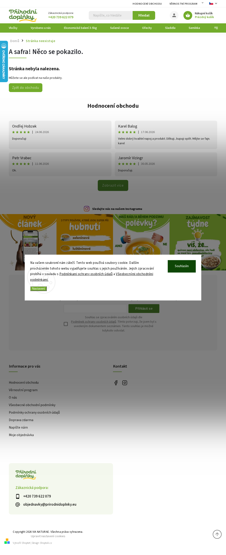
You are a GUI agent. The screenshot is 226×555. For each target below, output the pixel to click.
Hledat (144, 15)
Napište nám (18, 427)
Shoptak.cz (46, 543)
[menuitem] (16, 28)
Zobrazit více (113, 185)
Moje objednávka (21, 435)
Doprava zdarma (21, 420)
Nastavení (38, 288)
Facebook (116, 383)
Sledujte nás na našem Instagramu (117, 209)
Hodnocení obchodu (147, 4)
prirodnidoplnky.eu (124, 383)
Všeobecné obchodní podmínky (32, 405)
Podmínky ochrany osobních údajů (34, 412)
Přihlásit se (144, 308)
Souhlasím (182, 266)
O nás (13, 397)
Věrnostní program (184, 4)
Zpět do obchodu (25, 87)
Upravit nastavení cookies (48, 536)
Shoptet (26, 543)
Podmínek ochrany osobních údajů (93, 322)
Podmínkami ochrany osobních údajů (86, 274)
